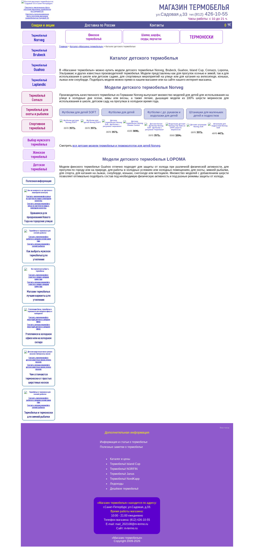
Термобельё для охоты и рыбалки (37, 111)
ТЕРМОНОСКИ (201, 36)
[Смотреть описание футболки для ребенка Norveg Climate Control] (133, 123)
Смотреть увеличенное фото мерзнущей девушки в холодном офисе (38, 319)
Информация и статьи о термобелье (124, 441)
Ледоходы (116, 483)
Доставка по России (100, 25)
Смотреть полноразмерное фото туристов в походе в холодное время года (38, 284)
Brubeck (39, 52)
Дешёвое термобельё (124, 488)
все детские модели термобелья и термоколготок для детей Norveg (116, 145)
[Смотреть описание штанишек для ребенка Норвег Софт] (197, 126)
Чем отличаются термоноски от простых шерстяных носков (38, 378)
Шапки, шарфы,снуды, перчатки (151, 37)
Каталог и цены (120, 458)
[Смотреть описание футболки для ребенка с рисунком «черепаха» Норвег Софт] (112, 123)
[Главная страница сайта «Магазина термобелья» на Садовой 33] (37, 3)
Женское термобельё (39, 154)
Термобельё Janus (122, 473)
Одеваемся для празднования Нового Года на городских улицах (38, 217)
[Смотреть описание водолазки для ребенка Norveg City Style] (176, 127)
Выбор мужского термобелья (39, 142)
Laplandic (39, 82)
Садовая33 (171, 14)
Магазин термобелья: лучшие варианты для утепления (38, 295)
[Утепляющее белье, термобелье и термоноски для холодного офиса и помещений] (38, 313)
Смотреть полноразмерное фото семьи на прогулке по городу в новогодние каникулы (38, 206)
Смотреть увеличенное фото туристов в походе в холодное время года (38, 277)
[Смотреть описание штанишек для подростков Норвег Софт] (218, 126)
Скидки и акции (42, 25)
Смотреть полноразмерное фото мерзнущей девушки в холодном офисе (38, 327)
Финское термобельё (94, 37)
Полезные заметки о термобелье (121, 446)
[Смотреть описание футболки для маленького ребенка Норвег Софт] (70, 121)
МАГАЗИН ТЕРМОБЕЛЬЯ (194, 6)
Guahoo (39, 67)
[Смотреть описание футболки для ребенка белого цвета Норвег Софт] (155, 127)
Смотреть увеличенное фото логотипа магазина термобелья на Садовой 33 (37, 9)
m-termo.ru (131, 528)
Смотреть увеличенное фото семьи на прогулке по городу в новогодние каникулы (38, 198)
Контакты (157, 25)
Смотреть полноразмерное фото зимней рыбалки (38, 245)
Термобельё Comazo (37, 97)
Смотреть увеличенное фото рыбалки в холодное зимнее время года (38, 239)
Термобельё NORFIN (124, 468)
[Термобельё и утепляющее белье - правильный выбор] (38, 192)
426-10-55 (208, 14)
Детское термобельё (39, 167)
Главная (63, 46)
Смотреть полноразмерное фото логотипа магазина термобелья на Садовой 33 (37, 16)
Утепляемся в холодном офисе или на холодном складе (38, 338)
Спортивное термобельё (37, 126)
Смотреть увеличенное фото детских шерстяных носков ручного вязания (38, 360)
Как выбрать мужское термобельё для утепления (38, 255)
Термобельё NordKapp (125, 478)
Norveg (39, 37)
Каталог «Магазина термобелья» (86, 46)
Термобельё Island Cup (125, 463)
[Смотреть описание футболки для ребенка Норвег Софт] (91, 121)
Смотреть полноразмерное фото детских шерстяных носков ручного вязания (38, 367)
